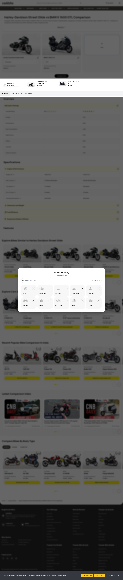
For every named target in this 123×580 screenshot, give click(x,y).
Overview (5, 93)
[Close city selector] (102, 271)
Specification (17, 93)
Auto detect (97, 280)
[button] (112, 575)
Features (28, 93)
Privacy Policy (61, 575)
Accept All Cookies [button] (87, 575)
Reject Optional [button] (100, 575)
